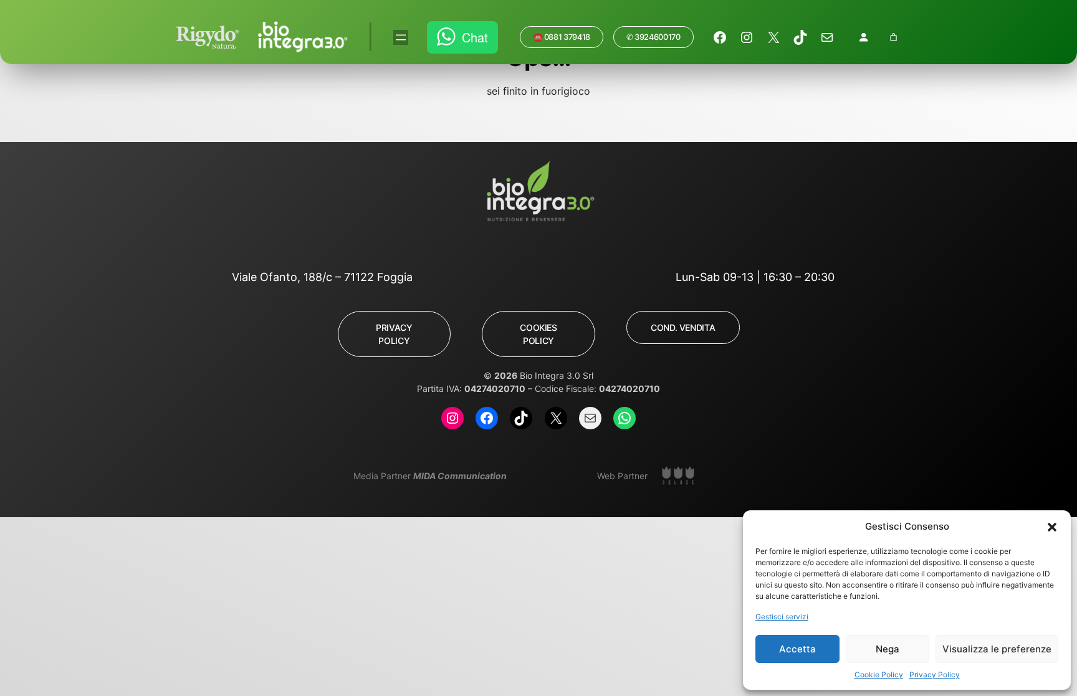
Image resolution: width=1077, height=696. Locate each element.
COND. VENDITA (683, 327)
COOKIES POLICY (538, 334)
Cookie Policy (878, 674)
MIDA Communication (460, 475)
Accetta (797, 649)
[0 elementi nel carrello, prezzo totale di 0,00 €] (893, 37)
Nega (887, 649)
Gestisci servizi (781, 616)
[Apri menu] (400, 37)
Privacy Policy (934, 674)
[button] (1052, 526)
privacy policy (394, 334)
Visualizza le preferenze (996, 649)
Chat (475, 37)
